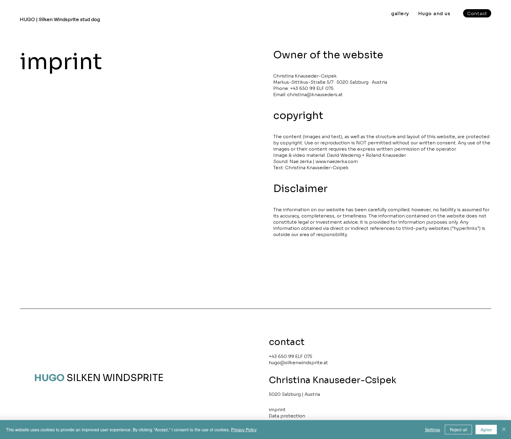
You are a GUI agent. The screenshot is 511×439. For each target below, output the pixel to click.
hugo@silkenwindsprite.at (298, 362)
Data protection (287, 416)
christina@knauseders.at (315, 94)
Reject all (458, 429)
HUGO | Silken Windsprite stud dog (60, 19)
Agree (486, 429)
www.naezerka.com (337, 161)
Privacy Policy (244, 429)
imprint (277, 409)
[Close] (503, 429)
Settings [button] (432, 429)
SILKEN (67, 378)
